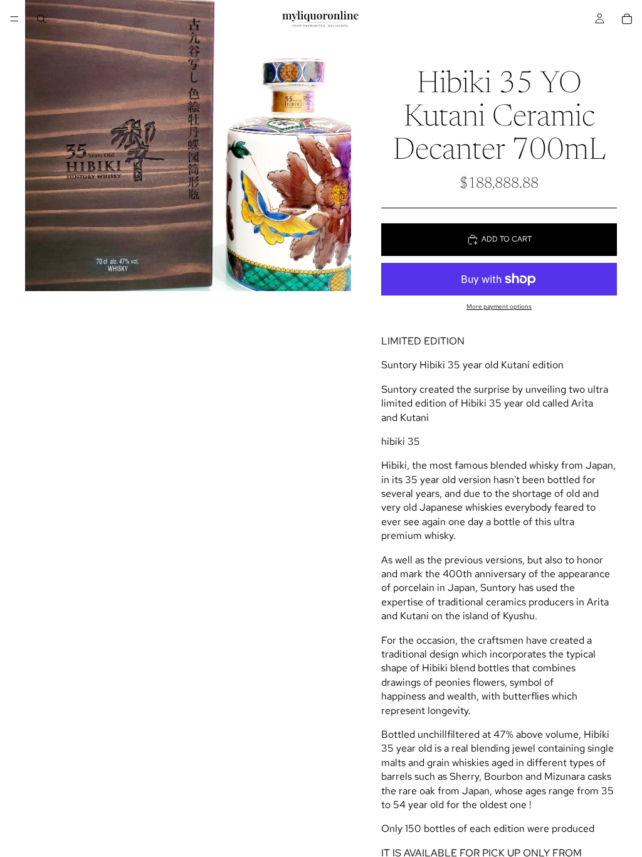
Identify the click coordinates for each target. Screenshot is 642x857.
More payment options (499, 306)
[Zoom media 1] (188, 145)
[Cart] (627, 19)
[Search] (41, 19)
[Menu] (14, 18)
